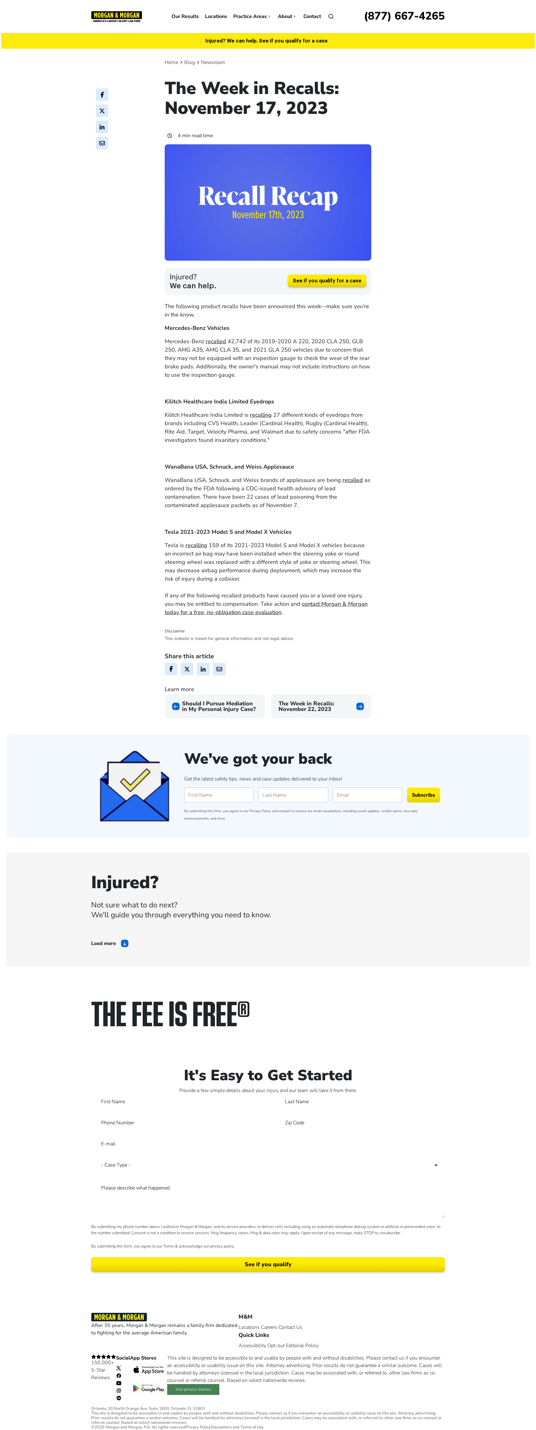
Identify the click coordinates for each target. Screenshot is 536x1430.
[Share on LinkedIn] (102, 127)
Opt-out (276, 1345)
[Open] (331, 16)
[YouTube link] (119, 1382)
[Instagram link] (119, 1390)
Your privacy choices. (193, 1389)
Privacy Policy (260, 811)
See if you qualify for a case (327, 280)
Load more (103, 943)
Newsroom (213, 62)
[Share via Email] (102, 143)
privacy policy (222, 1246)
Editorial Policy (302, 1345)
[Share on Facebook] (102, 94)
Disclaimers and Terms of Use (237, 1427)
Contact (312, 16)
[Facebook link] (119, 1375)
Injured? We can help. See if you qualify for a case (266, 40)
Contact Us (290, 1327)
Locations (216, 16)
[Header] (116, 16)
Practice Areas (250, 16)
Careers (269, 1327)
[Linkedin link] (119, 1397)
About (285, 16)
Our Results (185, 16)
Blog (189, 62)
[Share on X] (102, 111)
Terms (168, 1246)
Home (171, 62)
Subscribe (423, 795)
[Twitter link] (119, 1368)
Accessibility (252, 1345)
